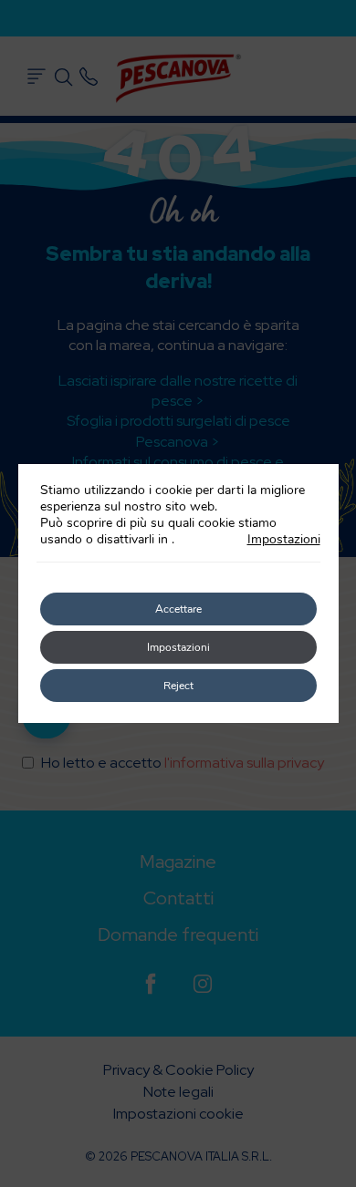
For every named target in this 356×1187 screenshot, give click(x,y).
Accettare (178, 609)
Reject (178, 685)
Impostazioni (283, 540)
